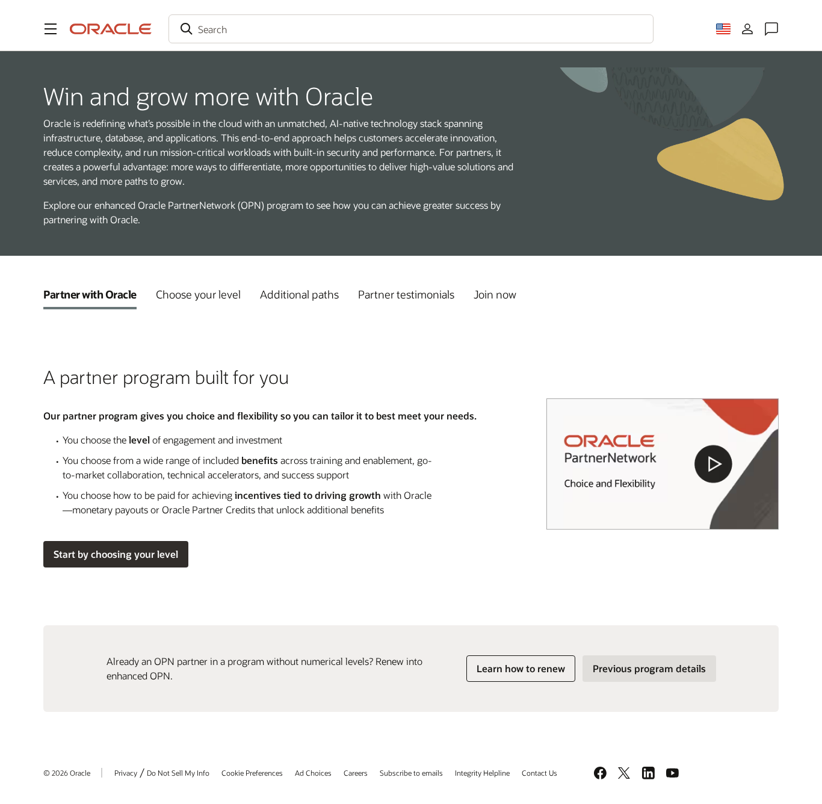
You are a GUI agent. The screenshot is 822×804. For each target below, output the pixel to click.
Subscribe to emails (411, 773)
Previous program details (649, 668)
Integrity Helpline (482, 773)
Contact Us (539, 773)
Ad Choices (313, 773)
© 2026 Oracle (66, 773)
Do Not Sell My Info (178, 773)
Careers (356, 773)
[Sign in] (747, 29)
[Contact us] (771, 29)
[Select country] (723, 29)
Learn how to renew (521, 668)
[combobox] (411, 28)
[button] (50, 29)
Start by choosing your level (116, 554)
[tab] (90, 294)
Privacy (125, 773)
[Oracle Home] (110, 29)
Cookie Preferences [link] (252, 773)
